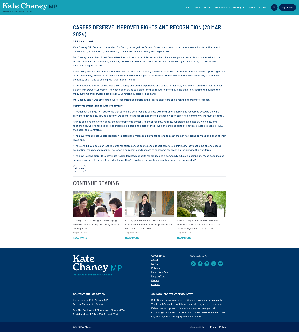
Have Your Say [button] (222, 7)
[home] (30, 7)
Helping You (158, 276)
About (154, 260)
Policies (155, 268)
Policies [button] (208, 7)
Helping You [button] (239, 7)
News (154, 264)
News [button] (198, 7)
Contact (263, 7)
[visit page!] (193, 263)
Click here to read (83, 41)
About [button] (188, 7)
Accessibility (197, 327)
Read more (80, 237)
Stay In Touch (287, 7)
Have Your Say (159, 272)
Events (252, 7)
